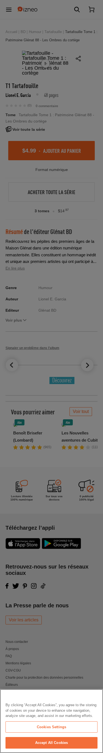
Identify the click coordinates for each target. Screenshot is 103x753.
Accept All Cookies (51, 743)
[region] (51, 721)
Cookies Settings (51, 727)
